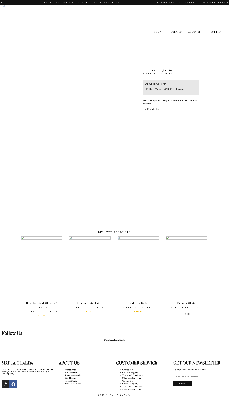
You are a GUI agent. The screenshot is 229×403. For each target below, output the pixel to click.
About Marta (71, 372)
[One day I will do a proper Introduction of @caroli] (114, 352)
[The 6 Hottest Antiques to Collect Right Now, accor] (164, 352)
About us (194, 32)
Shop (157, 32)
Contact (216, 32)
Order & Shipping (130, 372)
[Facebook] (13, 384)
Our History (70, 369)
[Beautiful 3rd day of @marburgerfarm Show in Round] (89, 352)
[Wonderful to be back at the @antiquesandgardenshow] (214, 352)
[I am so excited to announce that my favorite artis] (14, 352)
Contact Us (127, 369)
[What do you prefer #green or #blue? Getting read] (139, 352)
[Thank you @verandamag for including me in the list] (189, 352)
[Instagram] (5, 384)
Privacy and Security (131, 378)
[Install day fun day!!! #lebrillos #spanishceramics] (64, 352)
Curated (176, 32)
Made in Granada (73, 375)
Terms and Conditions (132, 375)
